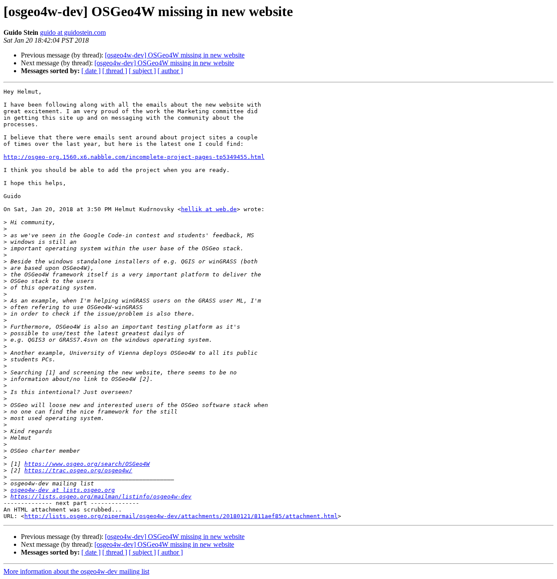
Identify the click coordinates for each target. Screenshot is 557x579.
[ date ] (91, 70)
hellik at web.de (209, 209)
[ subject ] (142, 70)
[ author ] (170, 70)
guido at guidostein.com (73, 32)
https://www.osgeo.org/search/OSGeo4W (87, 464)
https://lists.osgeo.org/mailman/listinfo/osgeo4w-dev (100, 496)
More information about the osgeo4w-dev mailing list (76, 571)
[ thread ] (114, 70)
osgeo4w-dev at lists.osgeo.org (62, 490)
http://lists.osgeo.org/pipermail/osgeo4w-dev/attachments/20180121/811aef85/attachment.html (181, 516)
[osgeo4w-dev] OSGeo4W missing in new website (175, 55)
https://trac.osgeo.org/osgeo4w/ (78, 470)
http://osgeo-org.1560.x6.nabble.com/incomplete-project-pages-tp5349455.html (134, 157)
